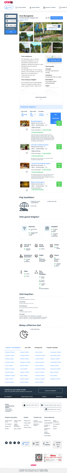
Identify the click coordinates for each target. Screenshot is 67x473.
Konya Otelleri (9, 372)
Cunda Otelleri (39, 359)
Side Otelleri (39, 352)
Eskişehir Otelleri (25, 362)
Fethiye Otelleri (40, 375)
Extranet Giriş (26, 443)
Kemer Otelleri (9, 382)
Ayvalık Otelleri (9, 362)
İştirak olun (59, 396)
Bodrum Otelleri (10, 369)
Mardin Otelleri (24, 359)
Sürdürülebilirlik (48, 423)
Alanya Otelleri (9, 359)
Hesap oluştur (27, 427)
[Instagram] (10, 442)
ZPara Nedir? (27, 423)
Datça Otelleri (9, 379)
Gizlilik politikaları (47, 433)
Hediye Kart (27, 420)
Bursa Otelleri (24, 365)
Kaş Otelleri (53, 375)
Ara (11, 31)
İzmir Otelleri (9, 365)
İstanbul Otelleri (10, 352)
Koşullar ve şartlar (47, 426)
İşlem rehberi (17, 428)
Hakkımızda (47, 420)
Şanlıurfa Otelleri (40, 369)
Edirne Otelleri (24, 379)
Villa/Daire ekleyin (36, 424)
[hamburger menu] (11, 2)
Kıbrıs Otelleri (39, 365)
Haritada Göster (55, 60)
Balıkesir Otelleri (10, 375)
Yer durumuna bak (55, 118)
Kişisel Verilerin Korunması (17, 425)
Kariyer (55, 428)
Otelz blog (37, 443)
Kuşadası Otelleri (55, 379)
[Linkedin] (18, 442)
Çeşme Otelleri (24, 352)
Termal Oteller (22, 7)
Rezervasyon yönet (27, 396)
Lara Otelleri (23, 369)
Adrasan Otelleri (55, 359)
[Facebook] (6, 442)
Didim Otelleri (39, 382)
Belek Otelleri (54, 372)
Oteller (10, 7)
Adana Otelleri (54, 365)
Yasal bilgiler (47, 435)
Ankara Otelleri (24, 355)
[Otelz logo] (8, 3)
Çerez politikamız (56, 421)
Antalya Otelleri (9, 355)
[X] (14, 442)
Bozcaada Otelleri (55, 355)
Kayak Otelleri (36, 7)
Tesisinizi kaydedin (50, 390)
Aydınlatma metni (47, 429)
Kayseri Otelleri (24, 372)
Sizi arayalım (8, 396)
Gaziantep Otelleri (55, 352)
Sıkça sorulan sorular (17, 421)
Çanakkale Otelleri (55, 362)
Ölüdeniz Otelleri (40, 355)
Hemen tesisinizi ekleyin (38, 421)
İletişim (44, 396)
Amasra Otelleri (39, 362)
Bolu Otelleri (24, 375)
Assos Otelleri (24, 382)
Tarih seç (59, 123)
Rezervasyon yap (56, 18)
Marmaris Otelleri (55, 369)
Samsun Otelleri (40, 379)
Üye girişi (26, 425)
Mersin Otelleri (39, 372)
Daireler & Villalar (51, 7)
